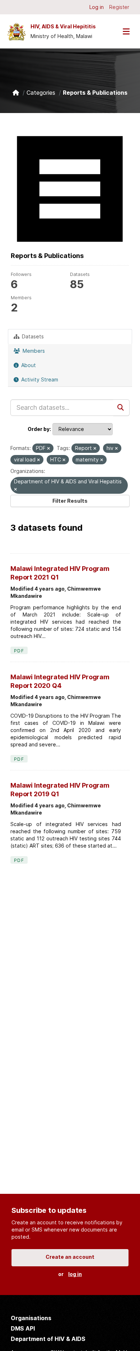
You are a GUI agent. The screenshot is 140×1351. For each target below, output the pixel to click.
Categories (41, 92)
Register (119, 7)
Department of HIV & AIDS (48, 1338)
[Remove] (48, 448)
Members (33, 351)
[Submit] (121, 407)
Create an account (70, 1257)
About (28, 365)
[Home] (16, 92)
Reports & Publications (95, 92)
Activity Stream (39, 379)
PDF (19, 650)
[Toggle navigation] (126, 31)
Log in (96, 7)
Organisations (31, 1318)
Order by (39, 429)
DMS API (23, 1328)
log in (75, 1274)
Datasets (32, 336)
